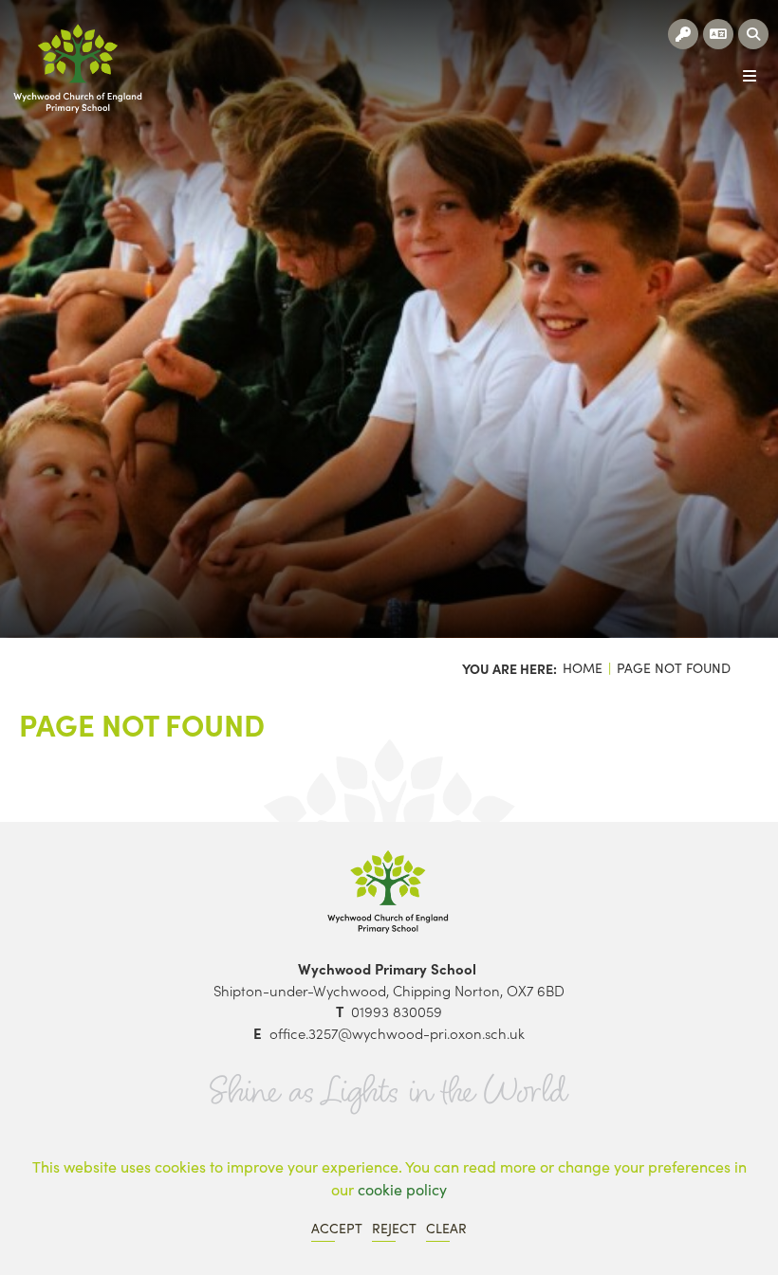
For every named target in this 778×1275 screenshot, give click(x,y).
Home (582, 668)
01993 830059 (396, 1011)
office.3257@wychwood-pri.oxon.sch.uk (397, 1033)
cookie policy (402, 1189)
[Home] (77, 69)
